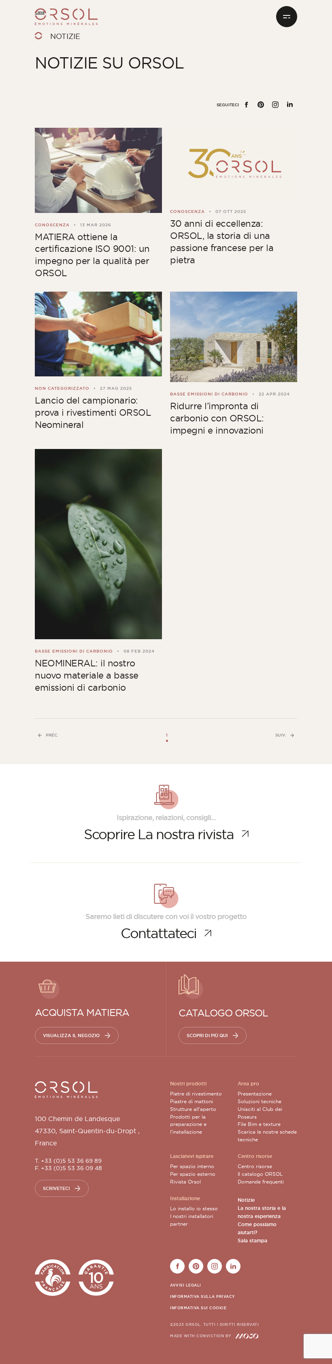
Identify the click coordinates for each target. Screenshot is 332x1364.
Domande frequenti (261, 1182)
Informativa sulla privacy (202, 1296)
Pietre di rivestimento (196, 1094)
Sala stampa (252, 1240)
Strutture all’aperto (193, 1109)
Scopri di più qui (207, 1035)
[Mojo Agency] (246, 1336)
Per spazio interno (192, 1166)
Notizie (246, 1200)
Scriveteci (56, 1188)
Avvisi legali (185, 1285)
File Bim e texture (259, 1124)
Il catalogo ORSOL (260, 1174)
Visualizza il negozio (71, 1035)
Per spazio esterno (192, 1174)
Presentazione (255, 1094)
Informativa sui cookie (198, 1308)
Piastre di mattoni (191, 1101)
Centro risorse (255, 1166)
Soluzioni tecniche (259, 1101)
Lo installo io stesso (194, 1208)
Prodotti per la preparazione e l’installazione (188, 1124)
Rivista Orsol (185, 1182)
